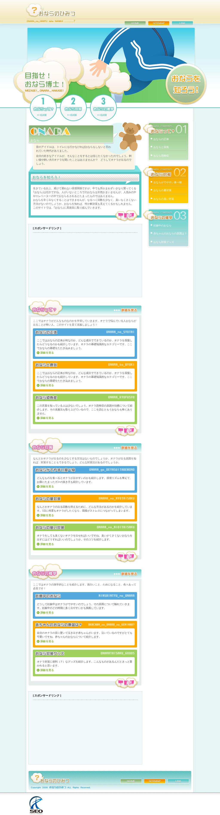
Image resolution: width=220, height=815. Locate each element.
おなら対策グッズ (163, 242)
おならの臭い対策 (163, 198)
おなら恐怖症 (161, 155)
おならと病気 (161, 147)
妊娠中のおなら (162, 225)
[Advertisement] (85, 265)
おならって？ (166, 128)
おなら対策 (166, 171)
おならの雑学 (166, 214)
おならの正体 (161, 139)
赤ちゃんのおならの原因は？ (170, 233)
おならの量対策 (162, 190)
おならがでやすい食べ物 (167, 182)
